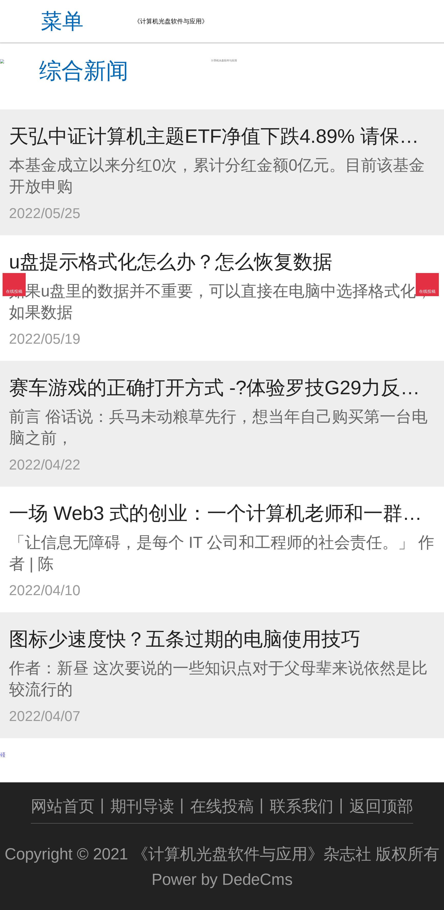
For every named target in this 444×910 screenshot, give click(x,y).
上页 (2, 753)
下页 (2, 756)
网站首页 (63, 806)
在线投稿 (222, 806)
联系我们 (302, 806)
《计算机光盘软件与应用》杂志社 (251, 854)
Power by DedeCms (222, 879)
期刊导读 (142, 806)
